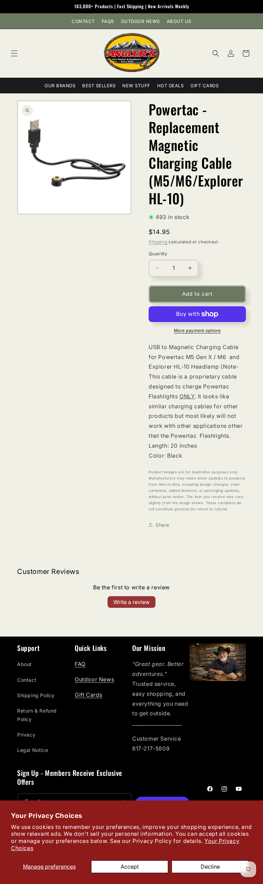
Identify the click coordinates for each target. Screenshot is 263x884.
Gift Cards (204, 85)
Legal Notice (32, 750)
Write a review (131, 602)
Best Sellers (98, 85)
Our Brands (60, 85)
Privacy (26, 735)
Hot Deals (170, 85)
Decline (210, 866)
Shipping (158, 241)
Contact (83, 21)
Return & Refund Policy (37, 715)
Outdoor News (140, 21)
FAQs (108, 21)
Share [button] (162, 525)
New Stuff (136, 85)
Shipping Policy (36, 695)
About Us (179, 21)
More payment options (197, 330)
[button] (14, 53)
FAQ (80, 664)
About (24, 664)
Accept (130, 866)
